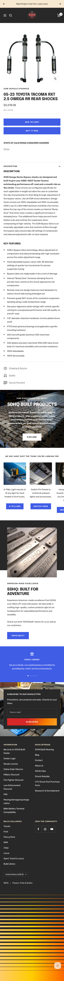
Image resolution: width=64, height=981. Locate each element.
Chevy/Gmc (9, 837)
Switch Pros (40, 506)
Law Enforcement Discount (12, 787)
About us (39, 765)
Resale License (11, 764)
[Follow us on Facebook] (38, 829)
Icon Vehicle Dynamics (16, 89)
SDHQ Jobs (40, 771)
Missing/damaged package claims (16, 801)
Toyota (7, 826)
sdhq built (18, 636)
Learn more (43, 4)
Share (6, 149)
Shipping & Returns (18, 368)
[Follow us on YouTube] (51, 829)
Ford (6, 831)
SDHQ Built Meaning (44, 749)
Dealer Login (9, 758)
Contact (39, 760)
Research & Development (47, 790)
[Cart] (58, 15)
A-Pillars (15, 506)
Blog (37, 755)
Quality (12, 375)
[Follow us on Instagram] (45, 829)
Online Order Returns (13, 769)
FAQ (5, 794)
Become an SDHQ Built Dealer (14, 751)
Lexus (6, 853)
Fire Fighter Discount (13, 780)
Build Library (9, 864)
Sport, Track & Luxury (14, 858)
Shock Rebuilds (42, 776)
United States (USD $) (15, 874)
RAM (6, 842)
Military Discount (11, 774)
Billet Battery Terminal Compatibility (14, 810)
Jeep (6, 848)
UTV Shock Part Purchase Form (47, 784)
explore (32, 437)
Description (10, 166)
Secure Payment (17, 382)
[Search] (10, 15)
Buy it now (32, 131)
